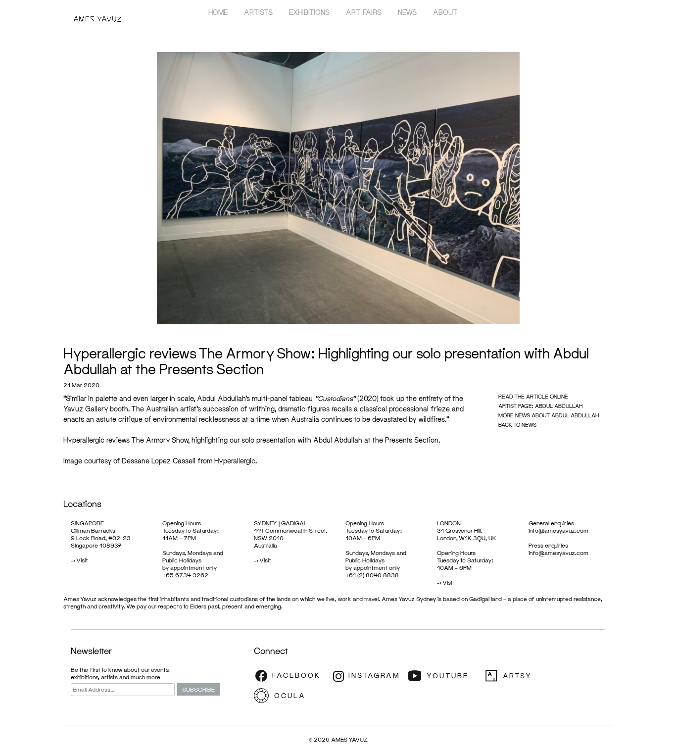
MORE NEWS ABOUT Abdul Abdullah (548, 415)
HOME (218, 12)
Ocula (291, 695)
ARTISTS (258, 12)
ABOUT (445, 12)
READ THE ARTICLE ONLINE (533, 396)
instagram (368, 676)
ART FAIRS (364, 12)
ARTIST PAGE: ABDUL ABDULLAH (540, 406)
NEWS (407, 12)
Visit (82, 560)
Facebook (291, 676)
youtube (444, 676)
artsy (521, 676)
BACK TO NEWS (517, 424)
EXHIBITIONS (309, 12)
